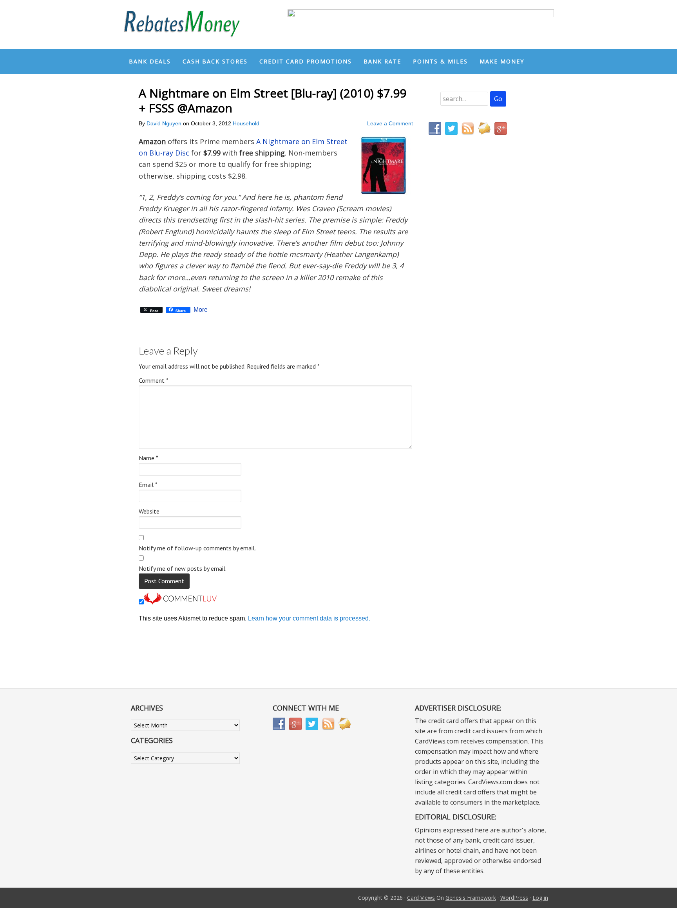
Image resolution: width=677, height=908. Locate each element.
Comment (153, 380)
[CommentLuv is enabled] (180, 602)
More (201, 310)
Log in (540, 897)
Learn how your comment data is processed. (309, 618)
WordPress (514, 897)
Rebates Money (182, 24)
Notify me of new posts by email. (182, 568)
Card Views (421, 897)
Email (148, 484)
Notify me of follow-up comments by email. (197, 548)
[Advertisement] (465, 304)
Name (148, 458)
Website (149, 511)
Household (246, 123)
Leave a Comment (390, 123)
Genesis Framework (470, 897)
